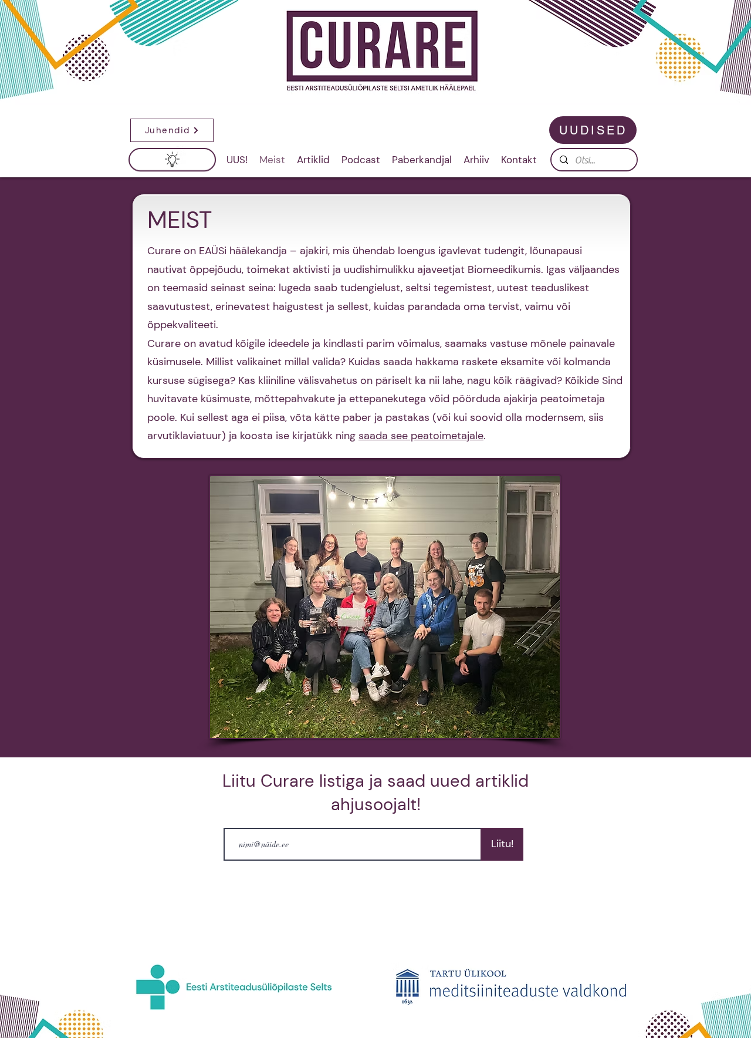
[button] (179, 130)
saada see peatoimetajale (420, 436)
